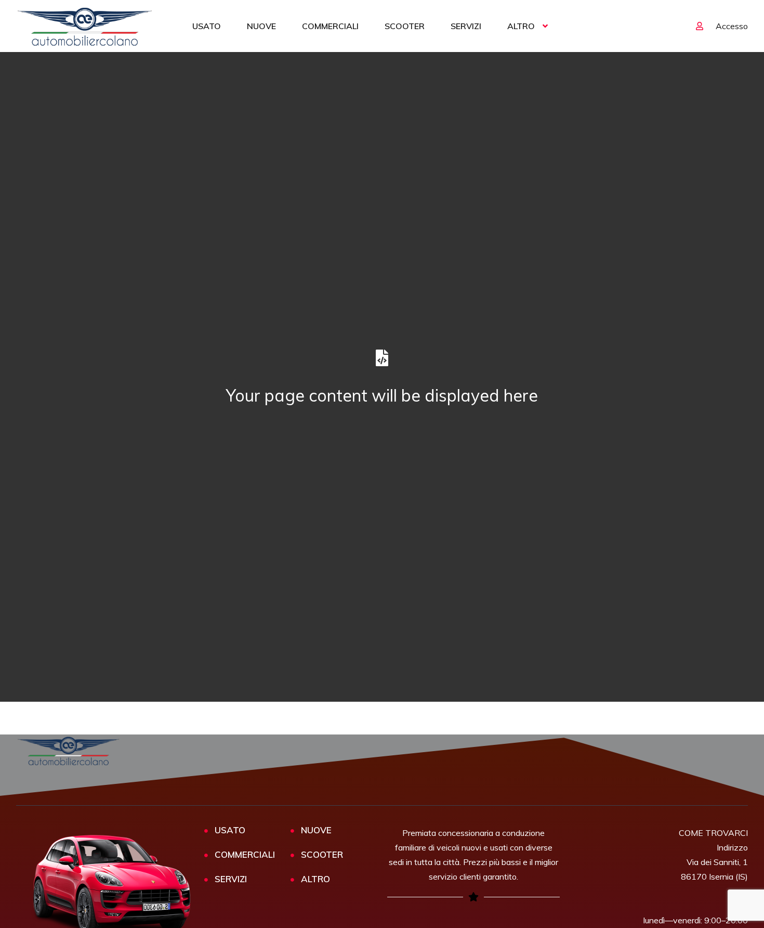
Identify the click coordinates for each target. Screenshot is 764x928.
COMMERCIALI (330, 26)
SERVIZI (466, 26)
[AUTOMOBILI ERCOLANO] (85, 26)
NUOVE (261, 26)
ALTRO (521, 26)
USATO (206, 26)
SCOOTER (405, 26)
